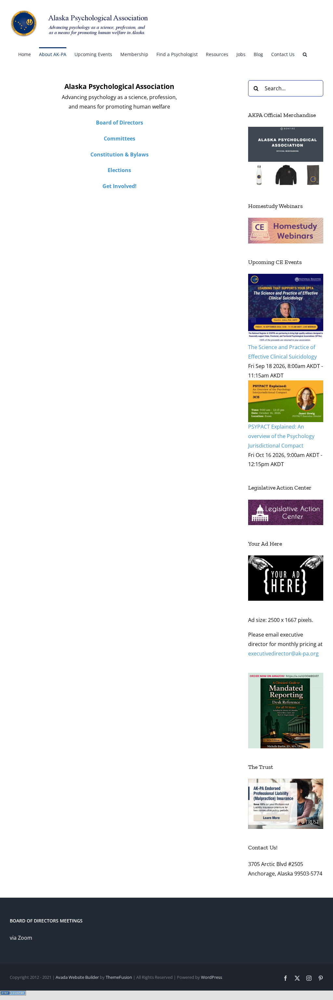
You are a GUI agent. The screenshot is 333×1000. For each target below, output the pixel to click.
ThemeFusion (119, 977)
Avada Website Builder (77, 977)
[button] (305, 53)
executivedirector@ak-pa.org (283, 653)
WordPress (211, 977)
